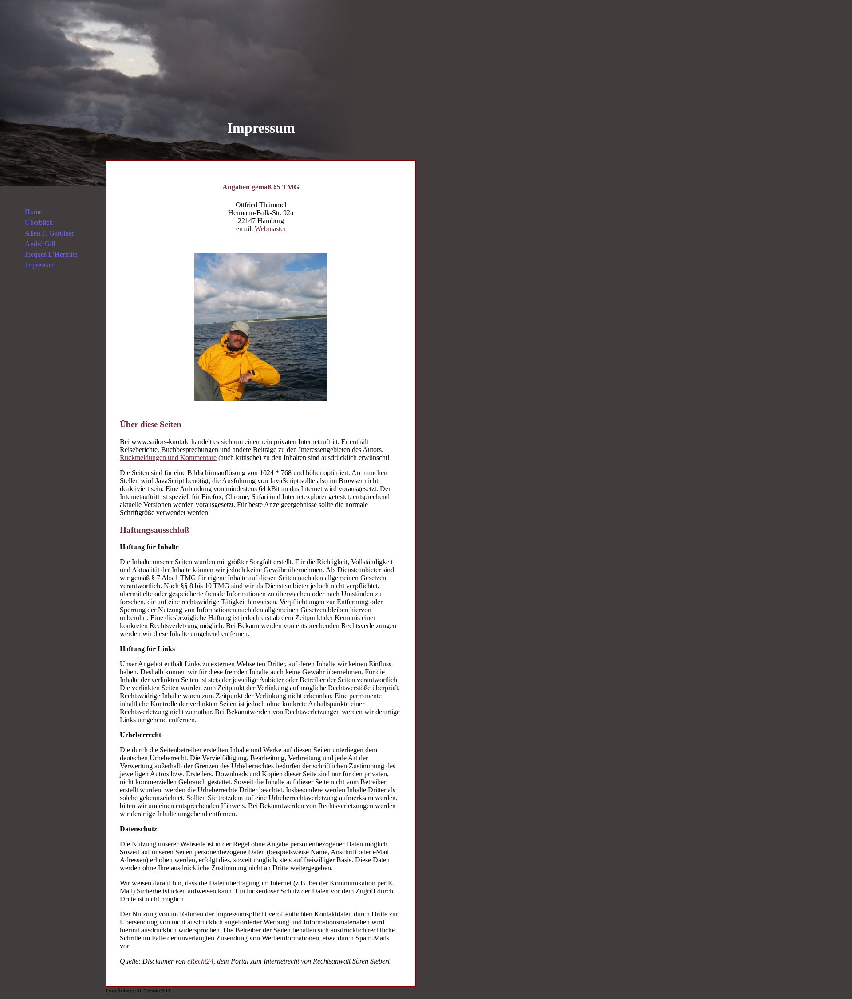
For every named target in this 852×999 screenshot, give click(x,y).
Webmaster (270, 228)
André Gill (40, 244)
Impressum (40, 265)
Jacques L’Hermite (51, 254)
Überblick (39, 222)
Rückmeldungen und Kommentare (168, 457)
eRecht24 (200, 961)
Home (33, 212)
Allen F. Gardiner (49, 233)
